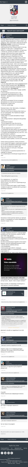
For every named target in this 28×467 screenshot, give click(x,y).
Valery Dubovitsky (5, 160)
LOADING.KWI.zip (11, 292)
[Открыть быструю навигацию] (26, 25)
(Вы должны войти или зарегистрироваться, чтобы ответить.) (12, 432)
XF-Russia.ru (7, 459)
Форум (4, 2)
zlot (7, 400)
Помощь (18, 463)
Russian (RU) (15, 462)
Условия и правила (23, 462)
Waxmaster (9, 34)
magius (8, 165)
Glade (11, 160)
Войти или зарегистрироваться (26, 2)
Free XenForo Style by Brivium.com (14, 460)
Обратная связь (11, 463)
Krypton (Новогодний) (6, 462)
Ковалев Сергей (4, 193)
